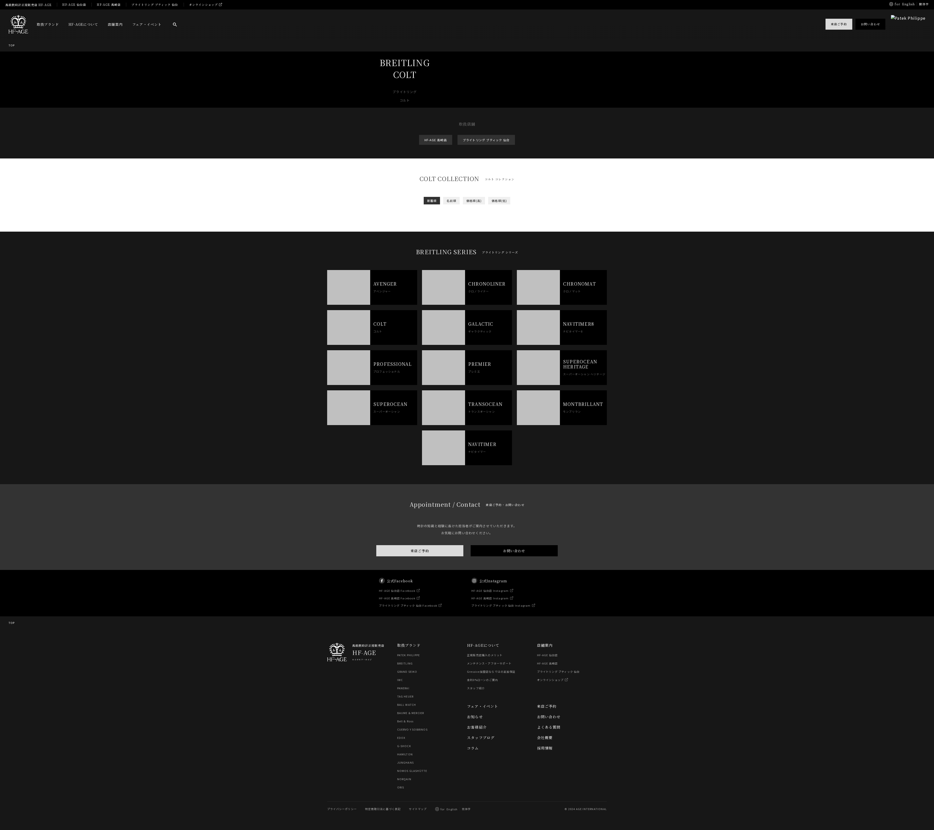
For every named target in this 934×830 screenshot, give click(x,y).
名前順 (451, 201)
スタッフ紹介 (476, 688)
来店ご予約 (420, 550)
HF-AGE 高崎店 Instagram (490, 598)
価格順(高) (474, 201)
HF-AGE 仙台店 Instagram (490, 591)
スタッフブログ (480, 737)
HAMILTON (405, 754)
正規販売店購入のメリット (485, 655)
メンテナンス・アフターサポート (489, 663)
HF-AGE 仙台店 (74, 4)
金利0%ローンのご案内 (482, 680)
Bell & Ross (405, 721)
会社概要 (545, 737)
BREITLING (405, 663)
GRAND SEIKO (407, 671)
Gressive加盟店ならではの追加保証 (491, 671)
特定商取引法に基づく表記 (383, 809)
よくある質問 (549, 727)
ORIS (400, 787)
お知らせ (475, 716)
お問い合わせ (514, 550)
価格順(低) (499, 201)
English (908, 4)
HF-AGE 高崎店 (109, 4)
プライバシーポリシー (342, 809)
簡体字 (924, 4)
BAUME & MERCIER (410, 713)
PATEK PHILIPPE (408, 655)
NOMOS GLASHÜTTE (412, 771)
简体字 (466, 809)
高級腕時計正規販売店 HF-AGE (28, 5)
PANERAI (403, 688)
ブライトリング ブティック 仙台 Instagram (501, 605)
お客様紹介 (477, 727)
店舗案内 (115, 24)
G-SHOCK (404, 746)
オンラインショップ (203, 4)
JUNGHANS (405, 762)
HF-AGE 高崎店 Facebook (397, 598)
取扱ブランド (48, 24)
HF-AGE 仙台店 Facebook (397, 591)
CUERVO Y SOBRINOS (412, 729)
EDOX (401, 738)
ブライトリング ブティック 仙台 (154, 4)
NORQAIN (404, 779)
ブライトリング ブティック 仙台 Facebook (408, 605)
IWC (400, 680)
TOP (12, 45)
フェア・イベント (147, 24)
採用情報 (545, 748)
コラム (473, 748)
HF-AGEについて (83, 24)
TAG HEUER (405, 696)
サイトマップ (418, 809)
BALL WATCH (406, 705)
